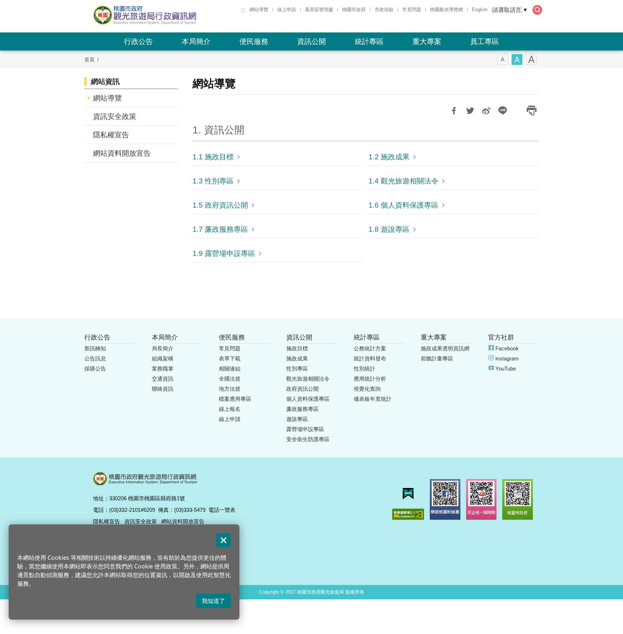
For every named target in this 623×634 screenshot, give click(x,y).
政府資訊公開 (302, 389)
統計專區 (369, 41)
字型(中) (517, 59)
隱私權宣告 (111, 135)
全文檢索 (537, 10)
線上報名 (229, 409)
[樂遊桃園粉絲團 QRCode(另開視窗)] (445, 499)
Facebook (507, 348)
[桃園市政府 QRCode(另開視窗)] (517, 499)
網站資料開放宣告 (122, 153)
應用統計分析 (370, 379)
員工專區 (484, 41)
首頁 (89, 59)
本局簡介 (196, 41)
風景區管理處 (319, 9)
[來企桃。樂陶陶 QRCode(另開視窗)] (481, 499)
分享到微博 (486, 110)
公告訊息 (95, 358)
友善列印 (531, 110)
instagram (507, 358)
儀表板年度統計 (373, 399)
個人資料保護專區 (308, 399)
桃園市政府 (354, 9)
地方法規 (229, 389)
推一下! (470, 110)
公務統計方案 (370, 348)
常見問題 (411, 9)
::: (243, 10)
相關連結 (229, 368)
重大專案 (426, 41)
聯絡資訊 (162, 389)
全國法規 (229, 379)
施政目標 (297, 348)
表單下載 (229, 358)
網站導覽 (258, 9)
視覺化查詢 (367, 389)
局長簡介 (162, 348)
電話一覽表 (221, 510)
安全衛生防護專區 (308, 439)
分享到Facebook (454, 110)
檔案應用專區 (235, 399)
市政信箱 (384, 9)
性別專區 (297, 368)
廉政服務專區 (302, 409)
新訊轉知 (95, 348)
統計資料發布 (370, 358)
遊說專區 (297, 419)
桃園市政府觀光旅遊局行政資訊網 (164, 15)
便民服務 (253, 41)
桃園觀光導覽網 (446, 9)
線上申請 (286, 9)
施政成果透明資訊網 (445, 348)
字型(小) (502, 59)
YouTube (505, 368)
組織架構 (162, 358)
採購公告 (95, 368)
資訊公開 (311, 41)
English (479, 9)
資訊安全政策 (114, 116)
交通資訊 (162, 379)
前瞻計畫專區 (437, 358)
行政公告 (138, 41)
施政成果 (297, 358)
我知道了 (213, 601)
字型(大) (531, 59)
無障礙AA (408, 514)
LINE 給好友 (502, 110)
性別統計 (364, 368)
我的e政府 (408, 493)
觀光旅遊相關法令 (308, 379)
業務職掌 (162, 368)
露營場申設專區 (305, 429)
